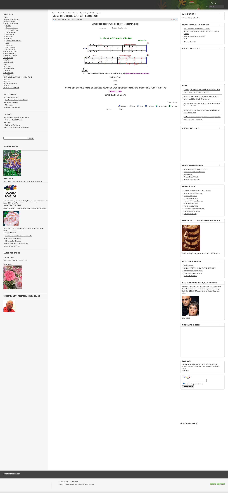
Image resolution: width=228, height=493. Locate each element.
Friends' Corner (8, 75)
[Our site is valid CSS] (213, 484)
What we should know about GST (194, 36)
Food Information (8, 62)
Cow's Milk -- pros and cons (193, 273)
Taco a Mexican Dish (190, 276)
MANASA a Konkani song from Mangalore (197, 190)
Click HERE (186, 318)
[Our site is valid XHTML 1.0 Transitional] (221, 484)
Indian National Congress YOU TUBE (196, 169)
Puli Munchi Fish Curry (12, 125)
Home (54, 13)
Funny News (188, 174)
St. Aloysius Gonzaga (191, 203)
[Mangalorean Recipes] (16, 5)
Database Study (8, 73)
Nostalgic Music (11, 49)
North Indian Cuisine (10, 56)
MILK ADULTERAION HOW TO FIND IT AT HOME (199, 268)
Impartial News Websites (192, 179)
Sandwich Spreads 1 (12, 97)
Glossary (6, 64)
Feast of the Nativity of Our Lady (194, 209)
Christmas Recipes (9, 53)
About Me (6, 81)
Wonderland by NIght (191, 206)
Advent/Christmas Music (13, 41)
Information (9, 45)
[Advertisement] (189, 66)
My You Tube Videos (10, 83)
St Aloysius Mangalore (191, 198)
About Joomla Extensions (68, 481)
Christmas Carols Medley (13, 238)
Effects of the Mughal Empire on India (17, 117)
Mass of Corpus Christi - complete (75, 16)
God (185, 39)
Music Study (7, 66)
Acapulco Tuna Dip (11, 102)
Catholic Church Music (64, 13)
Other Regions (8, 58)
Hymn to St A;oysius (190, 196)
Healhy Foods (188, 265)
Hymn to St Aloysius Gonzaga (193, 201)
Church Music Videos (10, 51)
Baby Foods (7, 60)
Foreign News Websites (191, 177)
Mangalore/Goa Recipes (11, 19)
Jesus (7, 43)
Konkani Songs (10, 32)
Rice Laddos (9, 105)
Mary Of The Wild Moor (12, 246)
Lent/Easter (9, 36)
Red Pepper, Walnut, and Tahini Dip (16, 100)
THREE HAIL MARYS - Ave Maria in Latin (18, 236)
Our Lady (9, 38)
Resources (6, 71)
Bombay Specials (9, 21)
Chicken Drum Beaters (12, 107)
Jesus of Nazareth (190, 41)
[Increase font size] (211, 3)
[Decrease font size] (215, 3)
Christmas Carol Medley (13, 241)
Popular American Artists (192, 211)
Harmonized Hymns (12, 28)
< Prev (109, 109)
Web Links (6, 79)
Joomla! (61, 486)
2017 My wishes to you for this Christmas (197, 29)
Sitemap (6, 85)
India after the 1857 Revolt (13, 120)
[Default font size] (213, 3)
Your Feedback (10, 47)
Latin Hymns (10, 34)
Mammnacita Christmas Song (193, 193)
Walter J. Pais (7, 264)
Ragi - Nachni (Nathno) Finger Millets (17, 127)
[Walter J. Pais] (12, 289)
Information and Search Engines (194, 172)
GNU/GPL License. (90, 486)
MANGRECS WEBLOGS (11, 88)
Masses (75, 13)
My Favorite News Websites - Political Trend (17, 77)
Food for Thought (8, 68)
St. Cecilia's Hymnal (12, 30)
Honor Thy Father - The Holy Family (16, 243)
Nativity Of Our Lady (190, 214)
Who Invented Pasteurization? (193, 271)
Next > (121, 109)
